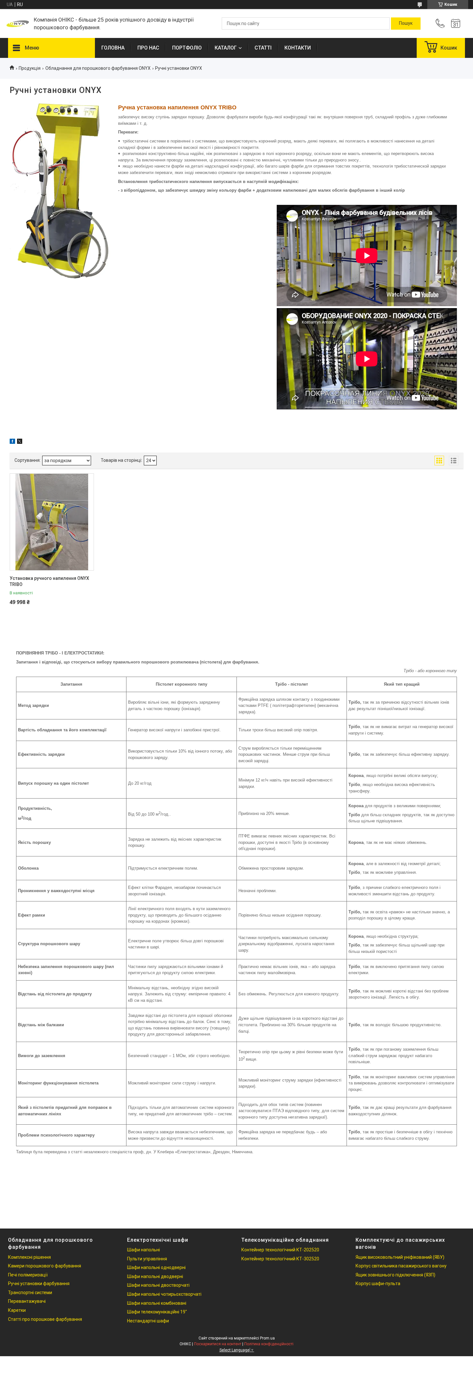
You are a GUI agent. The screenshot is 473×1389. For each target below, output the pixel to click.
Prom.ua (267, 1338)
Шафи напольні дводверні (155, 1276)
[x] (19, 442)
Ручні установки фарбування (39, 1283)
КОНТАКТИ (297, 48)
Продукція (30, 68)
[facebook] (12, 442)
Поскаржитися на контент (217, 1344)
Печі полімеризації (28, 1274)
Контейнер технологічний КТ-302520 (280, 1258)
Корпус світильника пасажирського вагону (401, 1265)
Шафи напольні (143, 1249)
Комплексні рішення (29, 1257)
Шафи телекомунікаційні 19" (157, 1311)
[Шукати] (406, 23)
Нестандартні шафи (148, 1320)
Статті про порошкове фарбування (45, 1319)
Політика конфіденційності (268, 1344)
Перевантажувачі (27, 1301)
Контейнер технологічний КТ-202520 (280, 1249)
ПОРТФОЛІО (187, 48)
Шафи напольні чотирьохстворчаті (164, 1294)
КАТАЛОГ (226, 48)
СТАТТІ (263, 48)
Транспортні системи (30, 1292)
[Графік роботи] (455, 23)
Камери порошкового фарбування (44, 1265)
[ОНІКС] (17, 23)
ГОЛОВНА (113, 48)
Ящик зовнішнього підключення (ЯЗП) (395, 1274)
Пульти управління (147, 1258)
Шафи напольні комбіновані (156, 1303)
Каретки (17, 1310)
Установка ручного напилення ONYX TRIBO (49, 581)
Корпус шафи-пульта (378, 1283)
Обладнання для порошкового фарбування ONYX (98, 68)
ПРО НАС (148, 48)
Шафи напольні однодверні (156, 1267)
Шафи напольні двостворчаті (158, 1285)
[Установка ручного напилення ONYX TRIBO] (52, 522)
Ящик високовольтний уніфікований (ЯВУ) (400, 1257)
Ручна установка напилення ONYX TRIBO (177, 107)
